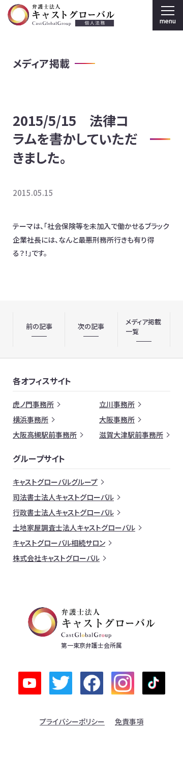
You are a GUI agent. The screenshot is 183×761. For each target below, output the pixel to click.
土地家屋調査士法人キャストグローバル (74, 527)
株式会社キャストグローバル (56, 558)
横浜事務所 (30, 419)
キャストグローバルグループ (55, 482)
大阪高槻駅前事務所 (45, 434)
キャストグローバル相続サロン (59, 543)
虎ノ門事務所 (33, 404)
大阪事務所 (117, 419)
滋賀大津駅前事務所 (131, 434)
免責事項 (129, 721)
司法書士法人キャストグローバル (63, 497)
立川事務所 (117, 404)
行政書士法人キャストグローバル (63, 512)
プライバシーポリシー (72, 721)
